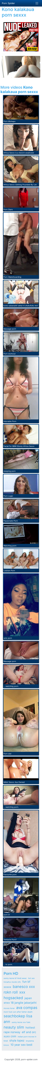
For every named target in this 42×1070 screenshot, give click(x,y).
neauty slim (14, 1027)
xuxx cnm (10, 1036)
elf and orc (29, 1032)
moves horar (9, 1008)
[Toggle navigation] (37, 3)
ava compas (26, 1007)
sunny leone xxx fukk (21, 1022)
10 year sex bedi (21, 1044)
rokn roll (11, 992)
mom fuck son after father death (18, 1012)
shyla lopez (16, 1040)
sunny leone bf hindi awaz (15, 978)
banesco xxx (24, 986)
